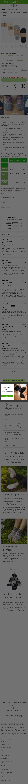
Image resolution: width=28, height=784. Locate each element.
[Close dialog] (26, 384)
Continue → (7, 396)
